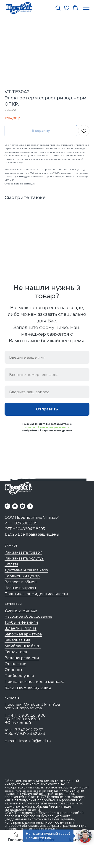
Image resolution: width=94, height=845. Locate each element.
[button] (58, 7)
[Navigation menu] (86, 8)
